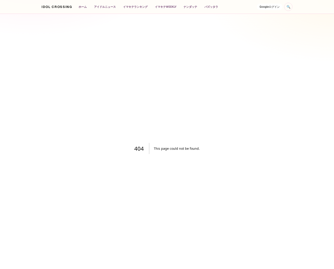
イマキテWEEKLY (165, 7)
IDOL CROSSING (57, 7)
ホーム (83, 7)
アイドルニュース (105, 7)
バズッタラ (211, 7)
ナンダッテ (190, 7)
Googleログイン (269, 7)
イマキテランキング (135, 7)
